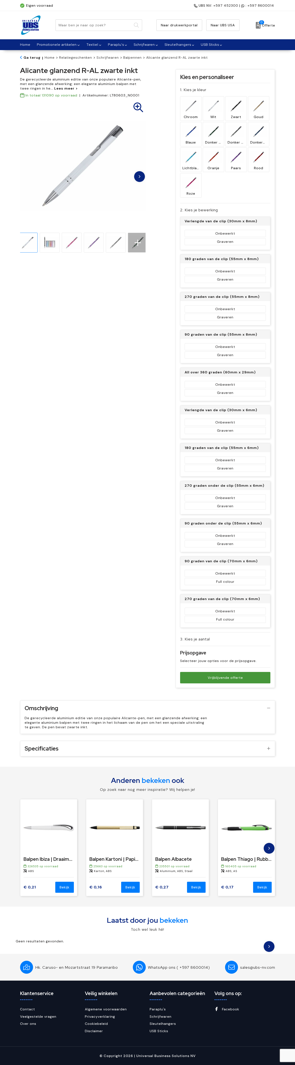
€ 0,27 (162, 887)
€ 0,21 (30, 887)
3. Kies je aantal (195, 639)
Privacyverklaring (100, 1016)
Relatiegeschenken (75, 57)
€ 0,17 (227, 887)
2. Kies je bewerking (199, 210)
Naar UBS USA (223, 25)
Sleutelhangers (178, 44)
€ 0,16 (95, 887)
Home (50, 57)
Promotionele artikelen (57, 44)
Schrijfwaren (144, 44)
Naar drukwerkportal (179, 25)
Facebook (230, 1009)
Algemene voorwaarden (106, 1009)
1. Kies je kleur (193, 89)
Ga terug (32, 57)
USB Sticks (210, 44)
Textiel (92, 44)
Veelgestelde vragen (38, 1016)
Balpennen (132, 57)
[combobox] (94, 25)
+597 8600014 (260, 5)
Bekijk (65, 887)
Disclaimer (94, 1031)
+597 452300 (225, 5)
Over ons (28, 1023)
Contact (27, 1009)
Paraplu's (116, 44)
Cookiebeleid (96, 1023)
